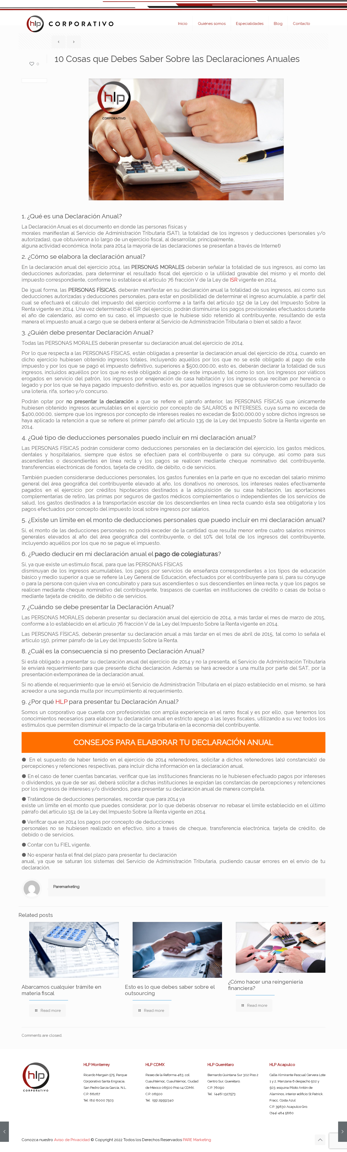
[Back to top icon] (320, 1139)
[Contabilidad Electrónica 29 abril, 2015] (342, 1132)
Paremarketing (66, 886)
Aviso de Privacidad (72, 1140)
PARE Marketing (197, 1140)
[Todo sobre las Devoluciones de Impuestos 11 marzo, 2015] (4, 1132)
